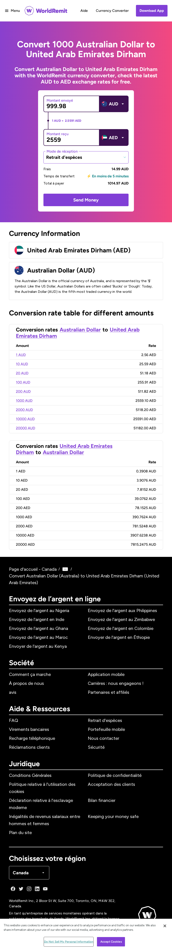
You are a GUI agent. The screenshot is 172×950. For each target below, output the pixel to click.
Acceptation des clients (111, 784)
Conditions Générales (30, 775)
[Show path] (65, 569)
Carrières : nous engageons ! (116, 683)
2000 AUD (24, 410)
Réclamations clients (29, 747)
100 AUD (23, 382)
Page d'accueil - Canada (33, 569)
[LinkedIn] (37, 889)
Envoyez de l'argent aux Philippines (122, 610)
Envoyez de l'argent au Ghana (38, 628)
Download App (152, 10)
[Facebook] (13, 889)
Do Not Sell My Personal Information (68, 941)
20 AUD (22, 373)
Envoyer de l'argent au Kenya (38, 646)
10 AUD (22, 364)
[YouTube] (45, 889)
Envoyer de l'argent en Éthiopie (119, 637)
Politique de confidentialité (115, 775)
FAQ (13, 720)
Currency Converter (112, 10)
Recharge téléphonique (32, 738)
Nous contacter (103, 738)
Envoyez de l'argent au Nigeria (39, 610)
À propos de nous (26, 683)
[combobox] (86, 157)
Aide (84, 10)
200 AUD (23, 391)
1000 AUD (24, 400)
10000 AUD (25, 419)
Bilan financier (101, 800)
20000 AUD (25, 428)
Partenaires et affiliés (108, 692)
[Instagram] (29, 889)
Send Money (86, 200)
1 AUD (21, 355)
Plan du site (20, 832)
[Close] (165, 926)
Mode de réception (62, 151)
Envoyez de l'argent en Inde (36, 619)
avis (12, 692)
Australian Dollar (80, 329)
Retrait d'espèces (105, 720)
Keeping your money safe (113, 816)
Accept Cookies (111, 941)
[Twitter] (21, 889)
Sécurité (96, 747)
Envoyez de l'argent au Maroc (38, 637)
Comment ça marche (30, 674)
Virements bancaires (29, 729)
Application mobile (106, 674)
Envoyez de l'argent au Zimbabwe (121, 619)
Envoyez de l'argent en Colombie (120, 628)
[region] (86, 934)
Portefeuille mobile (106, 729)
